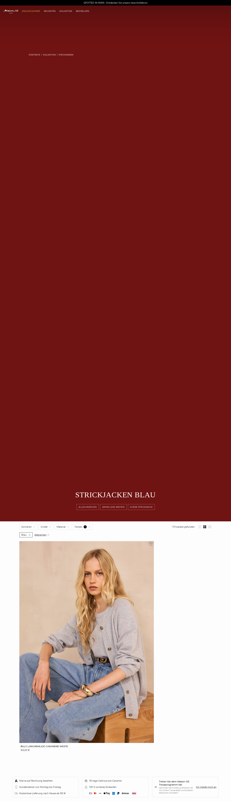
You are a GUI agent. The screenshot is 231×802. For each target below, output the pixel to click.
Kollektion (49, 55)
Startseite (34, 55)
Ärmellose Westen (113, 507)
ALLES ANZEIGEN (87, 507)
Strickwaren (66, 55)
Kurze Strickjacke (141, 507)
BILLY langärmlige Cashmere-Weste (44, 746)
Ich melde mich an (206, 787)
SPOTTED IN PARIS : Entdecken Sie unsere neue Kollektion (116, 2)
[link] (31, 11)
